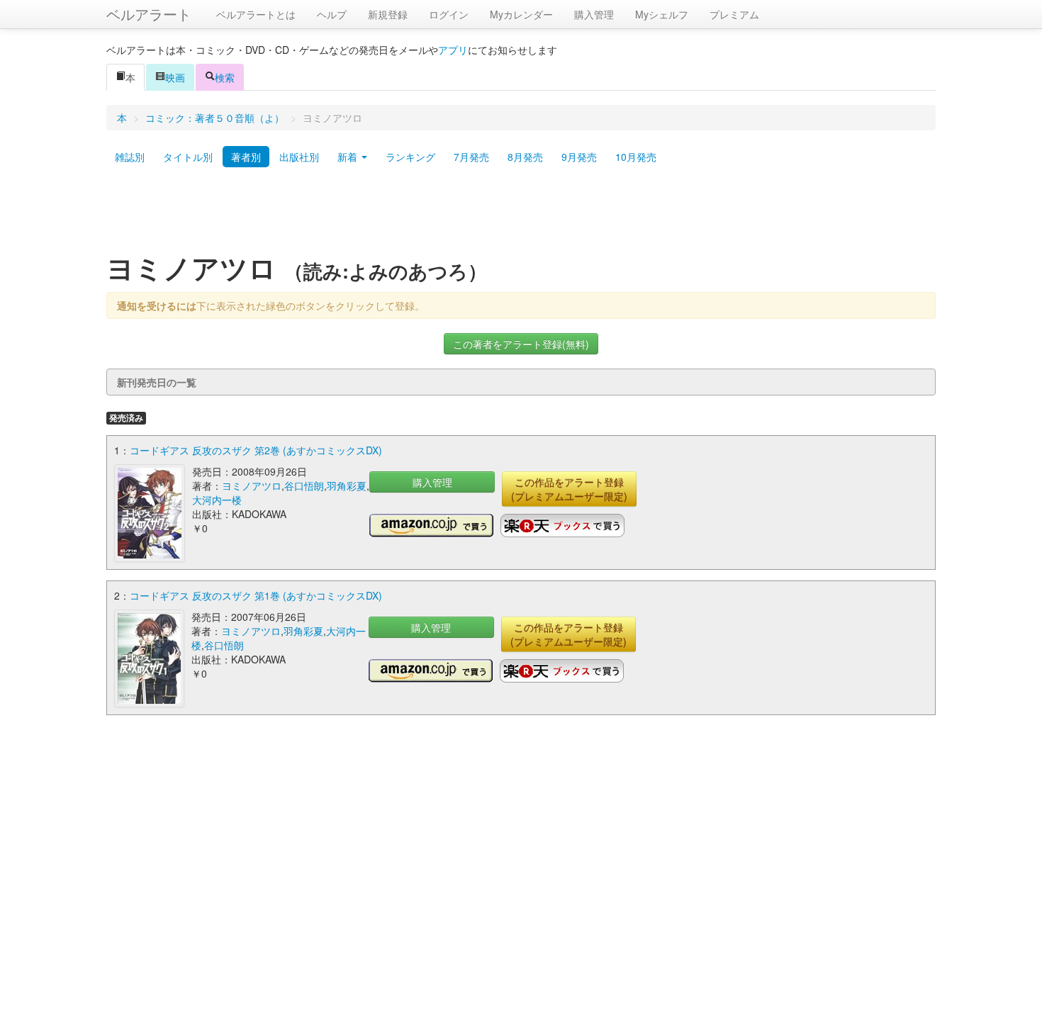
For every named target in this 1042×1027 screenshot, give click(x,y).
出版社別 (299, 157)
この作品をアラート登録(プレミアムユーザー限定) (569, 489)
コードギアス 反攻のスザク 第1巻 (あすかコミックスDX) (256, 595)
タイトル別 (188, 157)
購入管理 (594, 14)
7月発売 (471, 157)
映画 (175, 77)
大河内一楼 (217, 500)
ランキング (410, 157)
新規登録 (388, 14)
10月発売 (635, 157)
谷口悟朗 (304, 485)
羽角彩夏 (346, 485)
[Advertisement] (521, 215)
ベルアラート (148, 14)
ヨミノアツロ (251, 485)
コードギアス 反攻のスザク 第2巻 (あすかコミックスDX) (256, 450)
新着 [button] (348, 157)
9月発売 (579, 157)
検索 (225, 77)
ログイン (449, 14)
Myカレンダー (521, 14)
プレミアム (734, 14)
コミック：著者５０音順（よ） (214, 118)
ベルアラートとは (256, 14)
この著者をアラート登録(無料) (521, 344)
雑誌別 (130, 157)
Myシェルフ (661, 14)
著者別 (246, 157)
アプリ (453, 50)
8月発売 (525, 157)
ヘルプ (332, 14)
